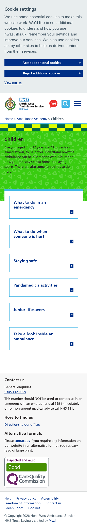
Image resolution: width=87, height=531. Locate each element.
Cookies (34, 508)
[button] (53, 104)
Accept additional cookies (41, 63)
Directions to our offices (22, 425)
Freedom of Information (22, 503)
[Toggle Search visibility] (66, 104)
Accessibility (50, 498)
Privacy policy (26, 498)
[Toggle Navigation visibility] (78, 104)
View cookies (13, 83)
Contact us (53, 503)
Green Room (13, 508)
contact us (22, 441)
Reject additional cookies (41, 73)
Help (8, 498)
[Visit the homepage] (24, 103)
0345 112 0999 (15, 392)
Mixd (52, 520)
